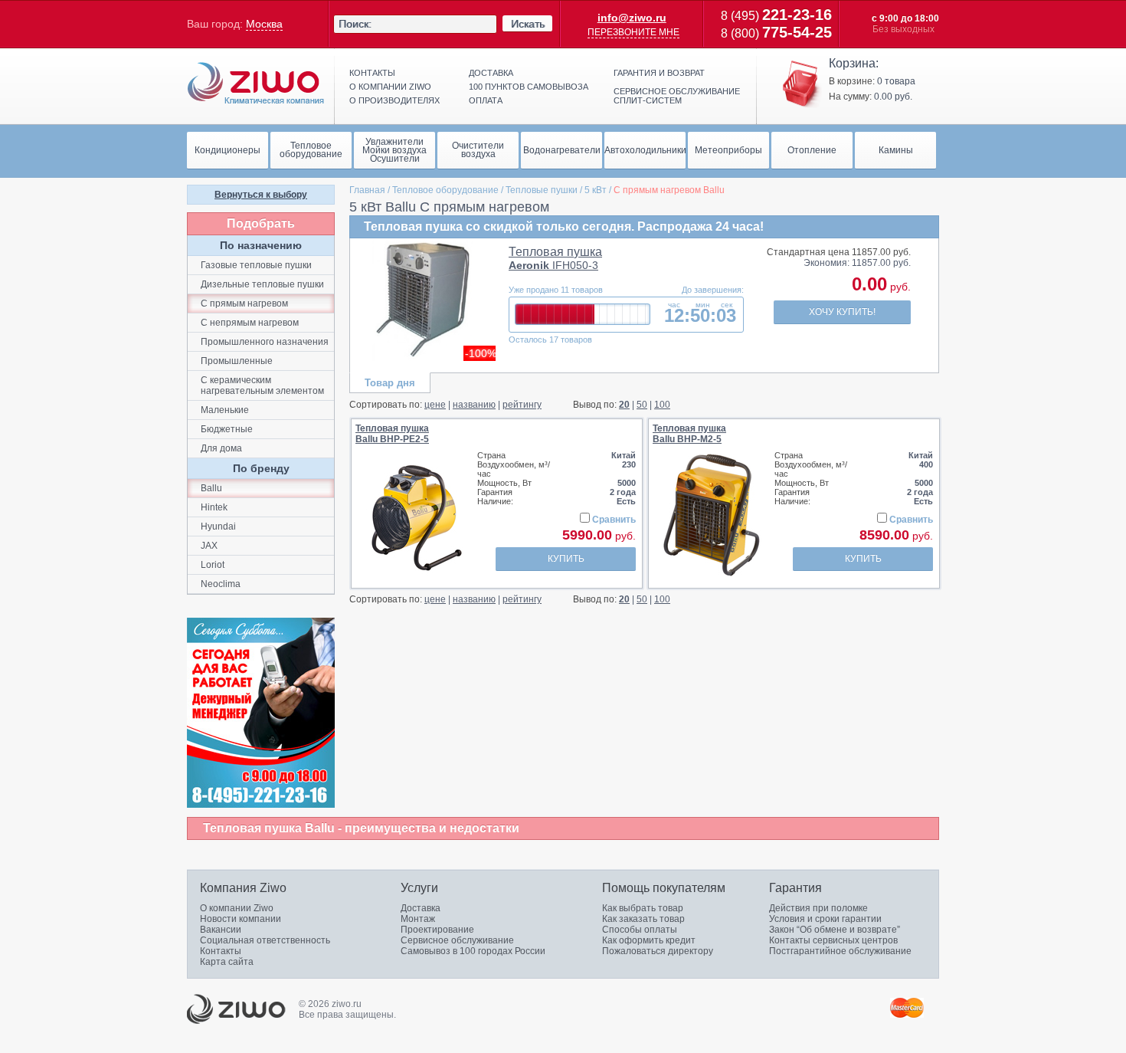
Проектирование (437, 929)
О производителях (394, 100)
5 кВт (595, 190)
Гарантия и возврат (659, 72)
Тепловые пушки (542, 190)
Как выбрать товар (642, 908)
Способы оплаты (639, 929)
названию (474, 404)
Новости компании (240, 919)
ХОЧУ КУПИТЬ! (842, 312)
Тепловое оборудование (445, 190)
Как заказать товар (643, 919)
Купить (566, 558)
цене (435, 404)
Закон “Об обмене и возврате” (834, 929)
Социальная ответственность (265, 940)
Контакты (372, 72)
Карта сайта (227, 961)
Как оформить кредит (649, 940)
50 (642, 404)
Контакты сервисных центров (833, 940)
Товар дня (390, 383)
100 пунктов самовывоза (528, 86)
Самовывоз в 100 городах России (473, 951)
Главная (367, 190)
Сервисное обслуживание (457, 940)
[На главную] (256, 83)
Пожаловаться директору (657, 951)
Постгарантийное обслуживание (840, 951)
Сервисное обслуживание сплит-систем (677, 96)
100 (662, 404)
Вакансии (220, 929)
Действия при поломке (818, 908)
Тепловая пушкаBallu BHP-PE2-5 (392, 433)
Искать (528, 24)
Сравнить (614, 519)
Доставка (491, 72)
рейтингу (522, 404)
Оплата (485, 100)
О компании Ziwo (236, 908)
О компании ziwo (390, 86)
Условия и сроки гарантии (825, 919)
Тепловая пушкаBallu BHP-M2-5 (689, 433)
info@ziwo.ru (631, 17)
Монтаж (418, 919)
